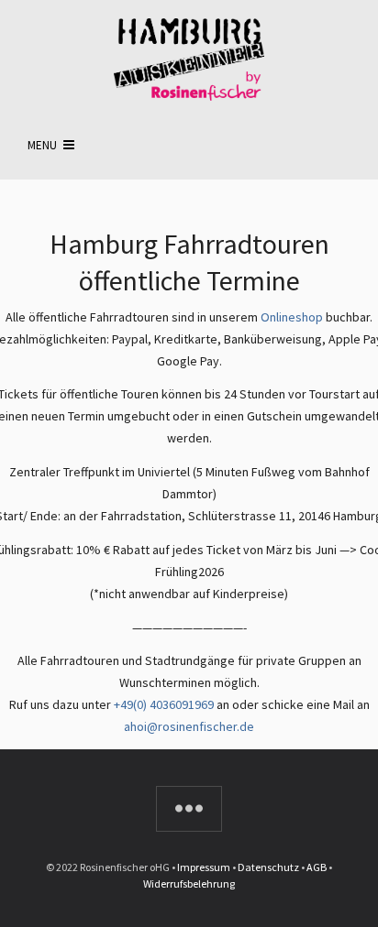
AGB (316, 867)
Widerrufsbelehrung (189, 883)
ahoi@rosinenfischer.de (189, 726)
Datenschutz (268, 867)
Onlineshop (292, 317)
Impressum (203, 867)
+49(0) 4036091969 (164, 704)
